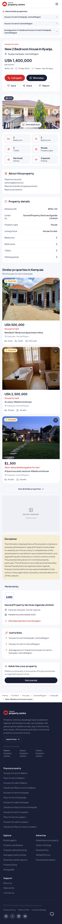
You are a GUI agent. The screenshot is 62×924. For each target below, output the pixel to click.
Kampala (54, 695)
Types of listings (43, 845)
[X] (12, 916)
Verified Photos (43, 855)
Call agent (16, 78)
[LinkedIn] (18, 916)
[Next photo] (55, 112)
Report (46, 85)
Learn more (11, 739)
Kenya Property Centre (24, 753)
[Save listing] (55, 281)
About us (7, 883)
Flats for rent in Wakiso (14, 778)
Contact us (8, 892)
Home (5, 695)
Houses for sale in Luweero (15, 822)
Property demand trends (15, 850)
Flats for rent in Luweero (14, 817)
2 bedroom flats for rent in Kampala (20, 807)
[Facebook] (6, 916)
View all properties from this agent (24, 621)
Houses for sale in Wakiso (15, 783)
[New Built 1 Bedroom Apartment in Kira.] (31, 311)
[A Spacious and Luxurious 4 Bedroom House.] (31, 449)
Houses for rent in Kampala (16, 792)
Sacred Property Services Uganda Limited (29, 605)
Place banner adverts (46, 859)
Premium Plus (42, 850)
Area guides (8, 869)
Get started (31, 680)
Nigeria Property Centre (7, 753)
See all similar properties (29, 489)
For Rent (15, 695)
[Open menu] (57, 4)
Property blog (10, 864)
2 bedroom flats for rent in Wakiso (19, 787)
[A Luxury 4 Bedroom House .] (31, 380)
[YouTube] (25, 916)
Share (29, 85)
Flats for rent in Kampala (14, 797)
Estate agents (10, 840)
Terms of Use (23, 910)
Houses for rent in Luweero (16, 812)
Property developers (13, 845)
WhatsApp (38, 78)
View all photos (33, 124)
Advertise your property (47, 840)
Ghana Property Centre (40, 753)
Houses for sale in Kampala (16, 802)
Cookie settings (39, 910)
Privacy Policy (9, 910)
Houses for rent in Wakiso (15, 773)
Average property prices (14, 855)
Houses (25, 695)
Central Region (40, 695)
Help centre (8, 888)
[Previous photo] (7, 112)
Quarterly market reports (15, 859)
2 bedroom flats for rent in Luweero (20, 826)
